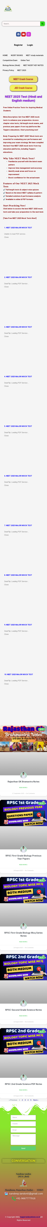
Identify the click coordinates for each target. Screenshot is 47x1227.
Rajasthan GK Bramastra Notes (23, 781)
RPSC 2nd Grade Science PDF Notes (23, 1084)
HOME (5, 55)
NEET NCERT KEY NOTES (33, 65)
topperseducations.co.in (30, 1217)
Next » (35, 1100)
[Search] (42, 23)
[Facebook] (18, 34)
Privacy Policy (8, 70)
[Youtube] (23, 34)
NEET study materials (35, 55)
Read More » (23, 787)
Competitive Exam (10, 60)
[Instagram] (28, 34)
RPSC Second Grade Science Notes (23, 1010)
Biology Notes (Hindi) (11, 65)
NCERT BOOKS (17, 55)
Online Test (25, 60)
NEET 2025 (21, 70)
